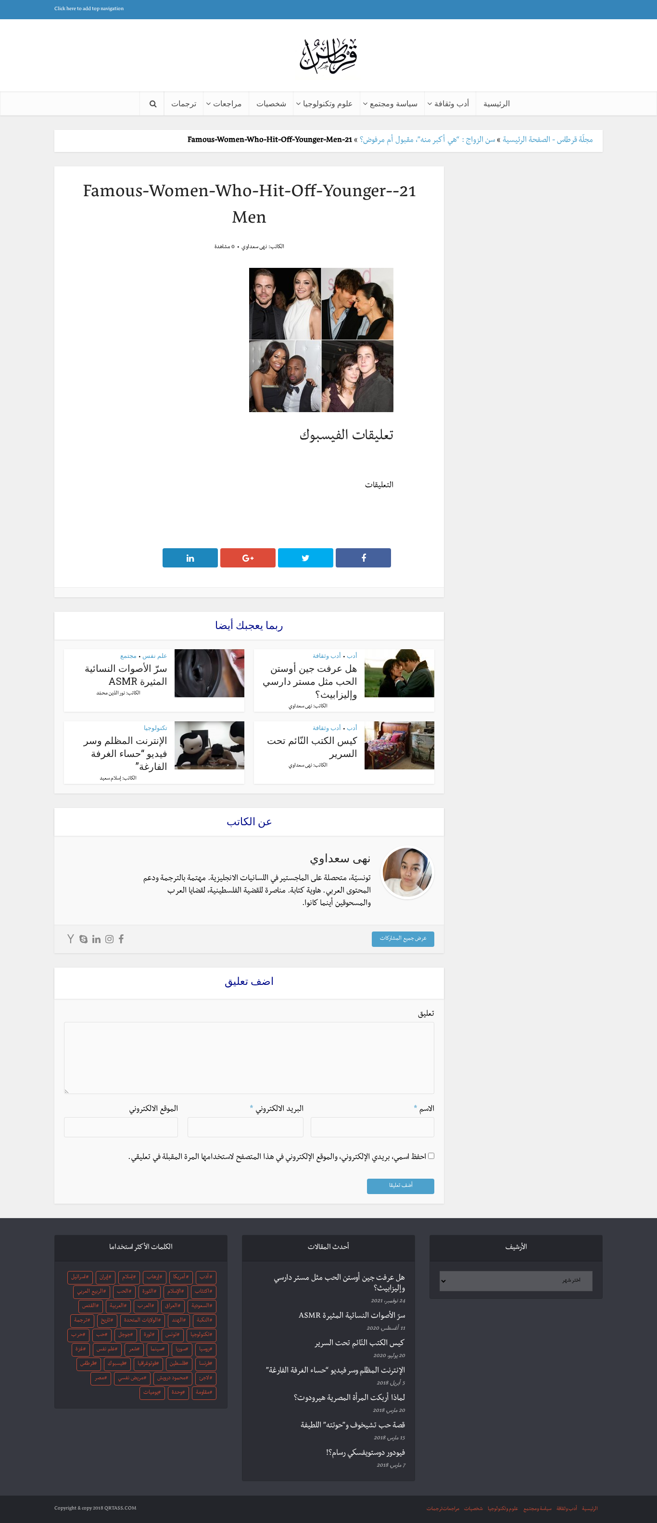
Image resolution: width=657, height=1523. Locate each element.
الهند (177, 1321)
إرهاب (153, 1277)
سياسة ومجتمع (393, 103)
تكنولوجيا (155, 727)
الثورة (147, 1292)
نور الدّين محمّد (110, 694)
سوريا (181, 1350)
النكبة (203, 1321)
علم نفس (154, 655)
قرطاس (87, 1364)
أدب (352, 655)
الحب (122, 1292)
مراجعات (227, 103)
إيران (104, 1277)
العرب (144, 1306)
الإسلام (174, 1292)
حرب (77, 1335)
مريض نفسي (130, 1378)
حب (100, 1335)
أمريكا (179, 1277)
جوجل (124, 1335)
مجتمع (128, 655)
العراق (171, 1306)
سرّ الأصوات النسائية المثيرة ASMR (126, 674)
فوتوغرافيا (147, 1364)
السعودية (200, 1306)
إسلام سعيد (110, 779)
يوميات (150, 1393)
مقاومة (202, 1393)
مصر (99, 1378)
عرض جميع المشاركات (403, 939)
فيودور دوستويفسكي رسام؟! (365, 1454)
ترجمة (80, 1321)
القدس (89, 1306)
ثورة (148, 1335)
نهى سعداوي (254, 247)
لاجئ (204, 1378)
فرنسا (204, 1364)
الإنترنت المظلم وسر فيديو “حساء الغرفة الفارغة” (125, 753)
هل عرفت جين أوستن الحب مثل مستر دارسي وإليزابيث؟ (310, 681)
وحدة (177, 1393)
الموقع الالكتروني (153, 1110)
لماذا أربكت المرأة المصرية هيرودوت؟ (349, 1399)
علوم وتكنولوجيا (328, 103)
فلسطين (178, 1364)
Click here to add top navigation (89, 9)
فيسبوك (116, 1364)
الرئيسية (496, 103)
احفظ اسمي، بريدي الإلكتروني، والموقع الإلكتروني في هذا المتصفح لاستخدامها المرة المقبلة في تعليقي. (277, 1158)
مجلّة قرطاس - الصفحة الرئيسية (548, 141)
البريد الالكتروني (276, 1110)
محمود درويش (171, 1378)
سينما (156, 1350)
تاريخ (105, 1321)
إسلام (127, 1277)
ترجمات (183, 103)
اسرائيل (78, 1277)
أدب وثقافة (451, 103)
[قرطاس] (328, 57)
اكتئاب (202, 1292)
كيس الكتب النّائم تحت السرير (359, 1344)
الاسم (424, 1110)
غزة (79, 1350)
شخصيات (271, 103)
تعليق (426, 1015)
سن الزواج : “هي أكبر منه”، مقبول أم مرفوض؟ (427, 141)
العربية (117, 1306)
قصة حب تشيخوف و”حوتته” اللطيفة (353, 1426)
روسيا (204, 1350)
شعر (132, 1350)
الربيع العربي (90, 1292)
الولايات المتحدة (141, 1321)
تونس (171, 1335)
